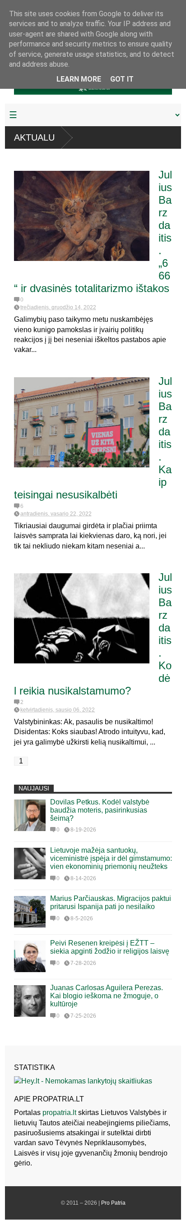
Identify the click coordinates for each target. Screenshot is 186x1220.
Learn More (78, 79)
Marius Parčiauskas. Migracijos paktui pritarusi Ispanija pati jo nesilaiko (110, 902)
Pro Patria (113, 1203)
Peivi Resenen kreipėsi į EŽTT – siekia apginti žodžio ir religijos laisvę (109, 947)
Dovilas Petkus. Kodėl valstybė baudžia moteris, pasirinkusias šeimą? (99, 810)
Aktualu (34, 137)
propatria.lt (59, 1112)
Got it (122, 79)
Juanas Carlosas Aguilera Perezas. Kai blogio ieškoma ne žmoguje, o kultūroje (106, 996)
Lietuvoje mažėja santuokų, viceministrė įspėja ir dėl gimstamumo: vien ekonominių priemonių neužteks (111, 858)
